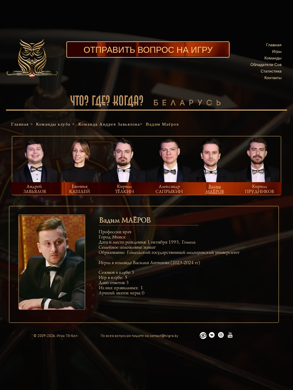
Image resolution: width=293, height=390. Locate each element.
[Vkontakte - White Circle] (212, 335)
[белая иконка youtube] (230, 335)
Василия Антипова (151, 263)
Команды (273, 57)
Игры (277, 51)
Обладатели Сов (266, 64)
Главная (274, 44)
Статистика (271, 71)
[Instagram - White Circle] (221, 335)
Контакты (273, 77)
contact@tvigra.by (164, 336)
